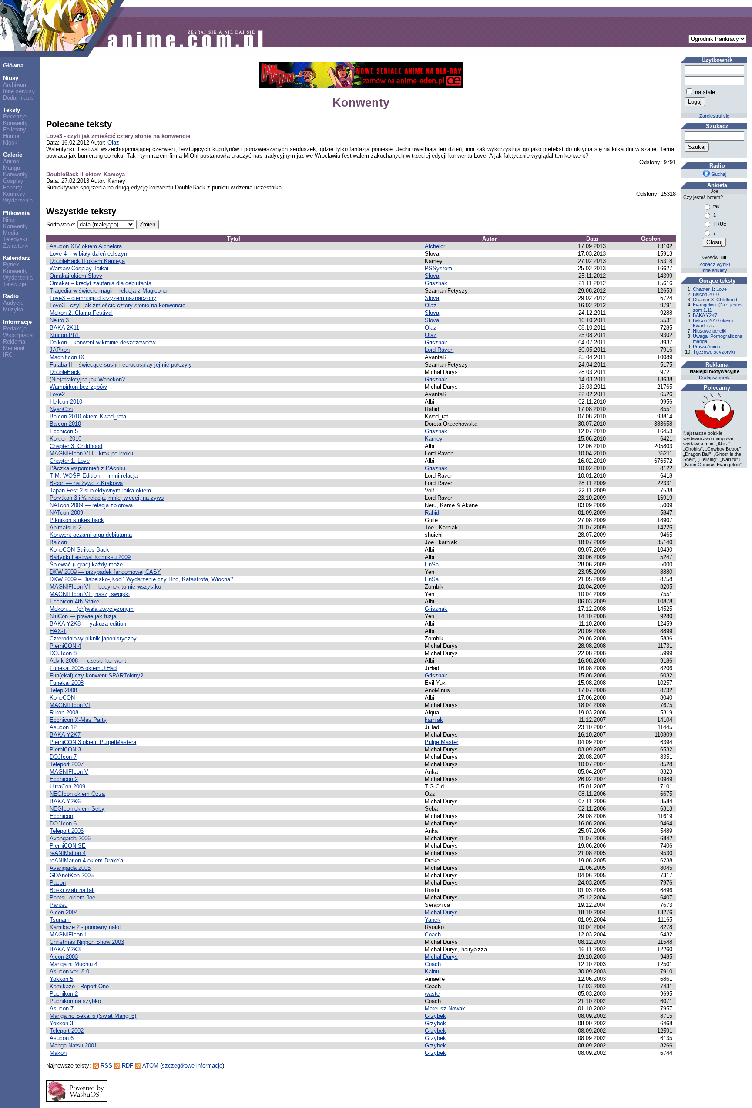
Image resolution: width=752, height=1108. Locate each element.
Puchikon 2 (64, 993)
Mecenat (14, 348)
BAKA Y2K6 (65, 801)
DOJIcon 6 (63, 823)
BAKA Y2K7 (65, 734)
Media (10, 232)
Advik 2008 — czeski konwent (88, 660)
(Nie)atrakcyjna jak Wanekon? (87, 379)
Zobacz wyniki (714, 264)
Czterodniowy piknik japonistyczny (93, 638)
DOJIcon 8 (63, 653)
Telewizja (14, 284)
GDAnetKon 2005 (72, 875)
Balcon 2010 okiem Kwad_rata (88, 416)
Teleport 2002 (67, 1030)
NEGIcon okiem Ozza (77, 794)
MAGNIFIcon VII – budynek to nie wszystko (105, 586)
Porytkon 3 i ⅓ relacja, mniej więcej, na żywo (107, 498)
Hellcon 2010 (66, 401)
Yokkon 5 (61, 979)
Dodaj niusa (18, 97)
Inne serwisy (19, 91)
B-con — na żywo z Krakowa (86, 483)
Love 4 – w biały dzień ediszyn (88, 253)
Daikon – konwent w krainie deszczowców (102, 342)
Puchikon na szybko (75, 1001)
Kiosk (10, 142)
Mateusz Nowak (445, 1008)
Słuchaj (718, 174)
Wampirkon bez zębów (78, 387)
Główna (13, 65)
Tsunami (60, 919)
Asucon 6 (62, 1038)
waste (432, 993)
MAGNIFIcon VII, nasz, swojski (90, 594)
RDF (127, 1065)
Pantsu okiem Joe (72, 897)
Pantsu (58, 905)
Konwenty (15, 123)
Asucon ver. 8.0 (69, 971)
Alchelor (435, 246)
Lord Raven (439, 350)
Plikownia (16, 213)
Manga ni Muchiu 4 (73, 964)
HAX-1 (58, 631)
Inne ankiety (714, 270)
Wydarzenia (18, 200)
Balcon (58, 542)
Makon (58, 1053)
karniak (434, 720)
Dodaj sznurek (714, 377)
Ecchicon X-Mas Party (78, 720)
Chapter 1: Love (70, 461)
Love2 (57, 394)
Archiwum (15, 84)
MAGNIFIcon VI (70, 705)
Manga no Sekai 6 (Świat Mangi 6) (93, 1016)
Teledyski (15, 239)
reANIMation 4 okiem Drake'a (86, 860)
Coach (433, 934)
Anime (11, 161)
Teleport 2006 (67, 831)
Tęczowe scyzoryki (714, 351)
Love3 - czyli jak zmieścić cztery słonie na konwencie (118, 136)
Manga (11, 168)
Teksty (11, 110)
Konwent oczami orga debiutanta (91, 535)
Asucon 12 (63, 727)
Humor (11, 136)
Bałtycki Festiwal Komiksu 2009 (90, 557)
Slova (432, 276)
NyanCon (61, 409)
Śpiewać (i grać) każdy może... (89, 564)
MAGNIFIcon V (69, 771)
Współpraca (18, 335)
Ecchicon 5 (64, 431)
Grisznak (436, 283)
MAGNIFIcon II (69, 934)
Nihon (10, 219)
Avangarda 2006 (70, 838)
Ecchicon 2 (64, 779)
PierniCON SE (68, 845)
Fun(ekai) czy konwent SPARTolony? (96, 675)
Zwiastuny (16, 245)
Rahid (432, 512)
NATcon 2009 (66, 512)
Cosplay (13, 181)
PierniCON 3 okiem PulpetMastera (93, 742)
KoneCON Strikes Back (79, 549)
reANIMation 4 (68, 853)
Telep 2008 (63, 690)
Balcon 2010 (65, 424)
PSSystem (438, 268)
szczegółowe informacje (192, 1065)
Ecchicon (61, 816)
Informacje (17, 322)
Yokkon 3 (61, 1023)
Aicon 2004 (64, 912)
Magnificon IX (67, 357)
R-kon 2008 (64, 712)
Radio (11, 296)
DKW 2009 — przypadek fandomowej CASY (105, 572)
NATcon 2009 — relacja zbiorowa (91, 505)
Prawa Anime (706, 346)
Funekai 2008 (67, 683)
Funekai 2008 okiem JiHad (83, 668)
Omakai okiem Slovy (76, 276)
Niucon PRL (65, 335)
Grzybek (435, 1016)
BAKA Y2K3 (65, 949)
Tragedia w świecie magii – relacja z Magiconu (108, 290)
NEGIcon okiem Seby (77, 808)
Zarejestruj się (714, 115)
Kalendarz (16, 258)
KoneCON (62, 697)
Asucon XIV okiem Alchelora (86, 246)
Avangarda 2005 (70, 868)
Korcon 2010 (65, 438)
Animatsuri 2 (65, 527)
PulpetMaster (441, 742)
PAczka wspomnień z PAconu (87, 468)
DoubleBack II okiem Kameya (85, 174)
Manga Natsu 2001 (73, 1045)
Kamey (434, 438)
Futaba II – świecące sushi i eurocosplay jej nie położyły (121, 364)
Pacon (58, 882)
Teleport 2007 (67, 764)
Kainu (432, 971)
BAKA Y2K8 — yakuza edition (88, 623)
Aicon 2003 (64, 956)
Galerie (12, 155)
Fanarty (12, 187)
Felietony (14, 129)
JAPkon (60, 350)
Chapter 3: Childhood (76, 446)
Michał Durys (441, 912)
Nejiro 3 (59, 320)
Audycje (13, 303)
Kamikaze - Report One (79, 986)
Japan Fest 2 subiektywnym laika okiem (100, 490)
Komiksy (14, 194)
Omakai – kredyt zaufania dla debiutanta (100, 283)
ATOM (150, 1065)
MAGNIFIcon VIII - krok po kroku (91, 453)
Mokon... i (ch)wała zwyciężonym (92, 609)
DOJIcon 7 (63, 757)
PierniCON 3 (65, 749)
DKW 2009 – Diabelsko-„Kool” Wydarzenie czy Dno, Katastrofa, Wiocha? (141, 579)
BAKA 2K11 (64, 327)
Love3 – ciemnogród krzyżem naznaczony (103, 298)
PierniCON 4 (65, 646)
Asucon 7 (62, 1008)
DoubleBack (65, 372)
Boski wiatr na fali (72, 890)
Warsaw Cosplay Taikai (79, 268)
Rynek (11, 264)
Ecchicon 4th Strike (74, 601)
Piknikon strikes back (77, 520)
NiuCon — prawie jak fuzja (83, 616)
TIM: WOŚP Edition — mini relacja (94, 475)
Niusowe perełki (709, 330)
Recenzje (15, 116)
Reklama (14, 341)
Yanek (432, 919)
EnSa (432, 564)
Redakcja (15, 328)
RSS (106, 1065)
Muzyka (13, 309)
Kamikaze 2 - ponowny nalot (85, 927)
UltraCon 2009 (67, 786)
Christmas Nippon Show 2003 (87, 942)
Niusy (10, 78)
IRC (8, 354)
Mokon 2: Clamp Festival (81, 313)
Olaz (113, 142)
